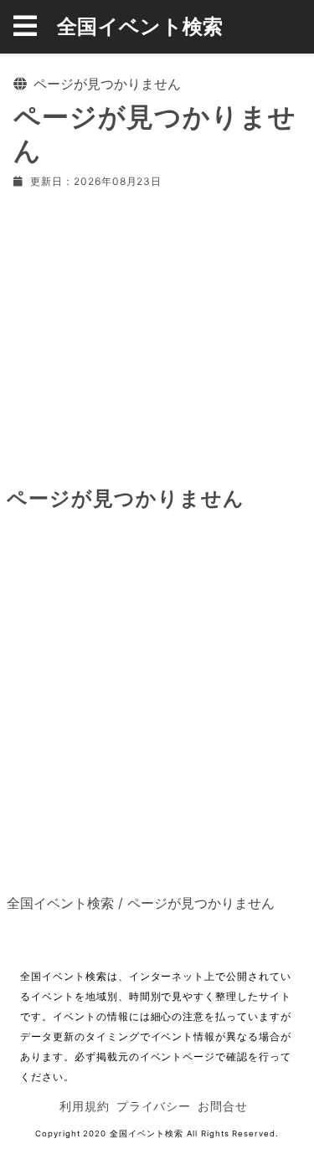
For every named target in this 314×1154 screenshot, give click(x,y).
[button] (35, 26)
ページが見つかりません (201, 903)
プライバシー (154, 1106)
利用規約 (84, 1106)
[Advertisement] (157, 334)
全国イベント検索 (140, 26)
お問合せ (223, 1106)
